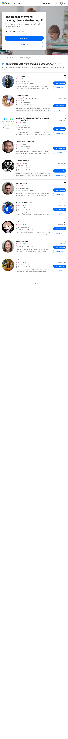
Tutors (3, 58)
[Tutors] (9, 3)
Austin (12, 58)
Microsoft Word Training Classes (24, 58)
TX (7, 58)
